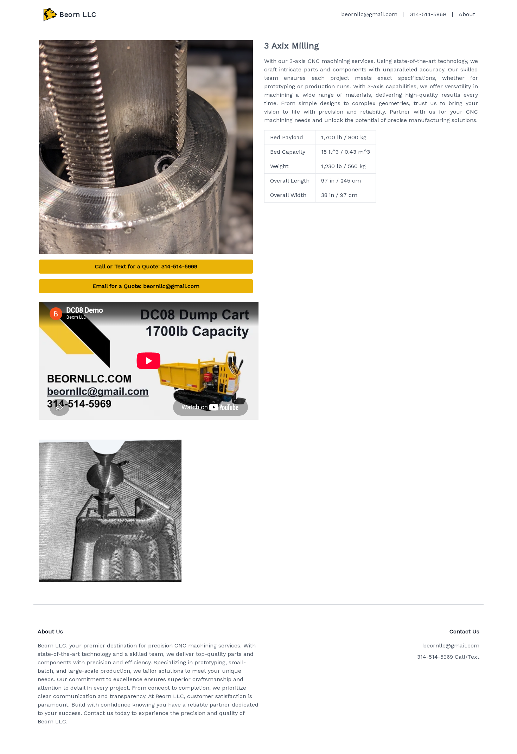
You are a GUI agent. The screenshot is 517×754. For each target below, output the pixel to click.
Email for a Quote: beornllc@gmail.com (145, 286)
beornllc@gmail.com (369, 14)
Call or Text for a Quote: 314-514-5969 (146, 266)
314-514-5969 (428, 14)
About (467, 14)
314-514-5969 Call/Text (448, 656)
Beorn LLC (77, 14)
